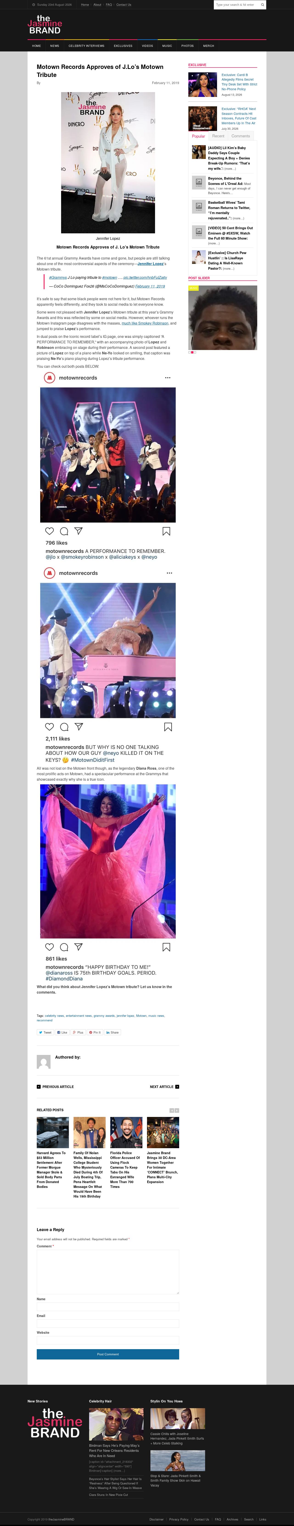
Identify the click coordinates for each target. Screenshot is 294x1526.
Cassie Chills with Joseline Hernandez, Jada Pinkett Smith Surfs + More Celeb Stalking (177, 1438)
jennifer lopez (125, 1015)
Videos (147, 46)
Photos (187, 46)
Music (167, 46)
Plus (80, 1032)
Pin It (97, 1032)
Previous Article (58, 1086)
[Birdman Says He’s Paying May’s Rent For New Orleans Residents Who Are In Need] (116, 1424)
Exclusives (123, 46)
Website (43, 1332)
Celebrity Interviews (87, 46)
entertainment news (79, 1015)
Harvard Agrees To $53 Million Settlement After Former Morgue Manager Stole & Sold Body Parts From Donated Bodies (51, 1169)
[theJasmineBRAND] (45, 24)
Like (64, 1032)
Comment (45, 1246)
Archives (232, 1519)
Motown (141, 1015)
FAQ (109, 4)
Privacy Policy (179, 1519)
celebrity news (54, 1015)
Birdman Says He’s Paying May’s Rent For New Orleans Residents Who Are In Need (114, 1450)
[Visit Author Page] (44, 1062)
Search (249, 1519)
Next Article (161, 1086)
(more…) (229, 158)
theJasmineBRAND (61, 1519)
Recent (218, 135)
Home (85, 4)
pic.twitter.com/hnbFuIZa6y (145, 277)
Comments (241, 135)
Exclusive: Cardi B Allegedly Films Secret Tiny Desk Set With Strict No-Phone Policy (239, 81)
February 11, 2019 (150, 286)
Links (262, 1519)
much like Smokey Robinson (145, 323)
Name (41, 1299)
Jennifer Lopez (151, 263)
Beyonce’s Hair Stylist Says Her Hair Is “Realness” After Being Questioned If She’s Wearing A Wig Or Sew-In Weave (115, 1483)
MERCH (208, 46)
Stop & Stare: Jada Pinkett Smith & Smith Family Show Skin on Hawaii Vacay (175, 1480)
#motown (109, 277)
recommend (44, 1020)
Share (115, 1032)
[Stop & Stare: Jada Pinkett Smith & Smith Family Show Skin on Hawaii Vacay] (177, 1460)
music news (156, 1015)
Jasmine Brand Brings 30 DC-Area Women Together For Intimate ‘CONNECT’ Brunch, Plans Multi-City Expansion (162, 1167)
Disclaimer (157, 1519)
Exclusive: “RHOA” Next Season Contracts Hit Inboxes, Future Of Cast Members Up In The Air (239, 115)
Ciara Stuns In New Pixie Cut (108, 1494)
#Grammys (58, 277)
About (97, 4)
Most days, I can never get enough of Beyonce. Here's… (229, 185)
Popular (198, 136)
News (54, 46)
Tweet (47, 1032)
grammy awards (104, 1015)
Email (41, 1315)
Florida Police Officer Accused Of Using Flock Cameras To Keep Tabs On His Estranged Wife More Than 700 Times (125, 1169)
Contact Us (123, 4)
